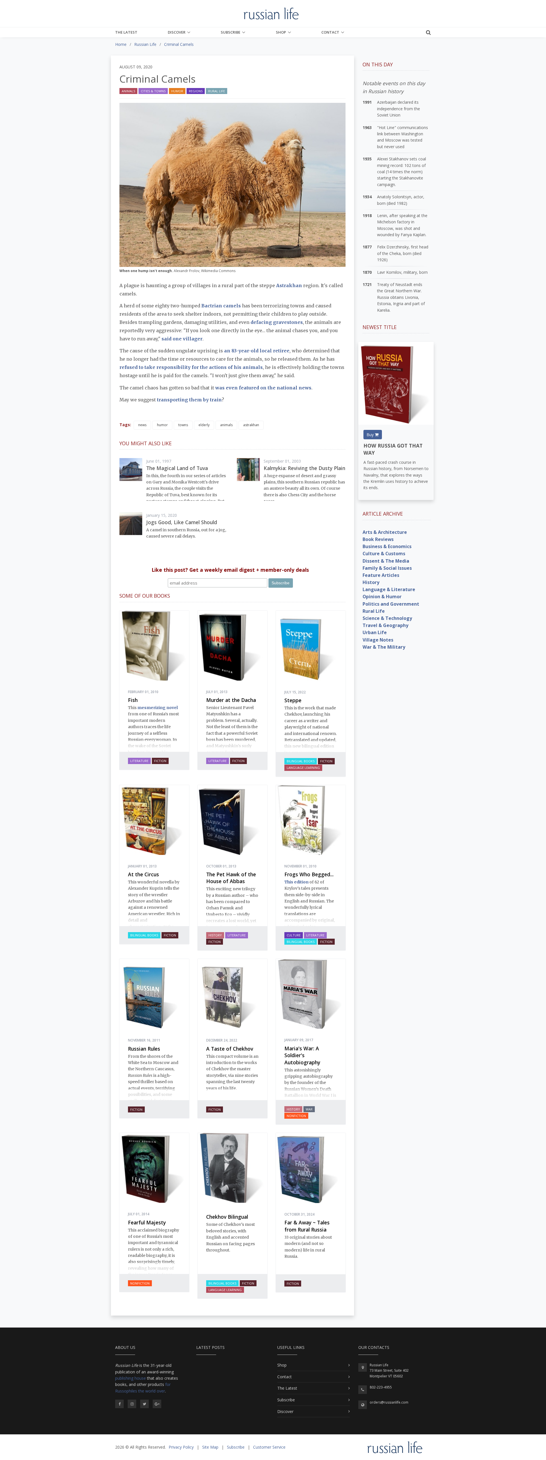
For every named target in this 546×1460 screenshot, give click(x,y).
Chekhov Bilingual (227, 1216)
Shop (281, 32)
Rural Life (216, 91)
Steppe (292, 700)
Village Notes (378, 640)
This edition (296, 882)
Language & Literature (389, 589)
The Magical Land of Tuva (177, 468)
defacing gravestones (277, 322)
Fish (133, 700)
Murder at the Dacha (231, 700)
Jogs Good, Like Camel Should (181, 522)
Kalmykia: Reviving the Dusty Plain (304, 468)
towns (183, 424)
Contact (330, 32)
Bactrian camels (221, 306)
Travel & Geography (385, 625)
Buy (371, 434)
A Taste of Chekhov (229, 1048)
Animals (128, 91)
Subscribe (230, 32)
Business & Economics (387, 546)
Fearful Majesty (147, 1222)
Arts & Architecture (385, 532)
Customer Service (269, 1447)
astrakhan (251, 424)
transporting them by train (189, 400)
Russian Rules (144, 1048)
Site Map (210, 1447)
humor (162, 424)
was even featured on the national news (263, 388)
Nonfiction (296, 1116)
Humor (177, 91)
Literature (139, 761)
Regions (195, 91)
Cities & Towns (153, 91)
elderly (204, 424)
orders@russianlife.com (389, 1402)
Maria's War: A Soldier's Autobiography (302, 1055)
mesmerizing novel (157, 707)
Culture (294, 935)
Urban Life (375, 632)
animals (226, 424)
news (142, 424)
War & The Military (384, 647)
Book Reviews (378, 539)
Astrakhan (289, 285)
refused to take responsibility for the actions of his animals (191, 367)
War (309, 1109)
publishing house (130, 1378)
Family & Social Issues (387, 568)
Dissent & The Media (386, 561)
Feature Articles (381, 575)
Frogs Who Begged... (309, 874)
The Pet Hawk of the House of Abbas (231, 878)
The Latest (126, 32)
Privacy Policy (181, 1447)
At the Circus (143, 874)
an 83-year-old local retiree (256, 351)
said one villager (182, 339)
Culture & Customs (384, 553)
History (215, 935)
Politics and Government (391, 604)
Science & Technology (387, 618)
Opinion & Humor (382, 596)
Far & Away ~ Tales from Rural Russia (307, 1226)
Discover (176, 32)
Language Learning (303, 767)
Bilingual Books (301, 761)
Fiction (160, 761)
